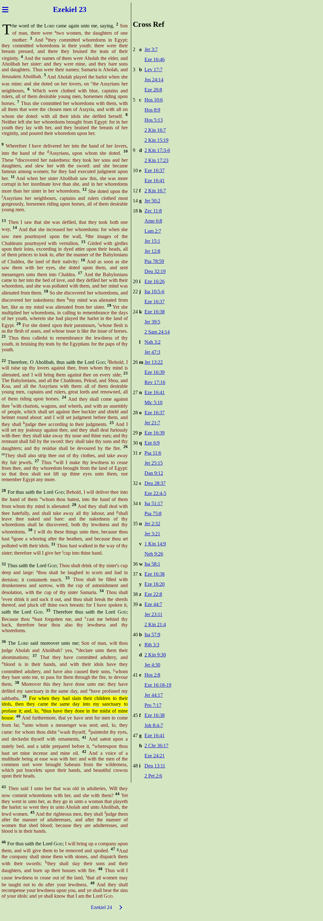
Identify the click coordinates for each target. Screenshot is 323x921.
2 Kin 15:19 (156, 140)
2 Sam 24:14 (157, 332)
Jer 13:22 (153, 362)
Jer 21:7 (152, 422)
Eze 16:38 (154, 311)
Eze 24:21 (154, 755)
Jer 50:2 (152, 200)
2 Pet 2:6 (153, 775)
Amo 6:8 (153, 221)
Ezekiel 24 (101, 907)
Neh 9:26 (153, 554)
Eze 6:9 (152, 443)
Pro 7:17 (153, 705)
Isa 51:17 (153, 503)
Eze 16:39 (154, 372)
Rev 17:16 (154, 382)
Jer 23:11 (153, 614)
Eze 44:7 (153, 604)
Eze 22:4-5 (155, 493)
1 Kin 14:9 (155, 543)
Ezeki (62, 9)
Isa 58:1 (152, 564)
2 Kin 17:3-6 (157, 150)
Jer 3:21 (152, 533)
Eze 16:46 (154, 59)
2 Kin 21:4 (155, 624)
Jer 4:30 (152, 664)
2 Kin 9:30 (155, 654)
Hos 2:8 (152, 675)
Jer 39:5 (152, 321)
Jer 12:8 (152, 251)
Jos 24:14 (153, 79)
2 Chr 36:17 (156, 745)
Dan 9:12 (153, 473)
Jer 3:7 (151, 49)
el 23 (78, 9)
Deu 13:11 (154, 765)
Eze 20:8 (153, 89)
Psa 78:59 (154, 261)
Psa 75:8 (153, 513)
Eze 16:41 (154, 180)
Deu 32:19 (155, 271)
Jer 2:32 (152, 523)
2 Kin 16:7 (155, 130)
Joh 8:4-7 (153, 725)
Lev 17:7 (153, 69)
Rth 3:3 (151, 644)
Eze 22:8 (153, 594)
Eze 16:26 (154, 281)
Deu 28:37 (155, 483)
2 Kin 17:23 (156, 160)
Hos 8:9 (152, 110)
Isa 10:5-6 (154, 291)
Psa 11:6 (152, 453)
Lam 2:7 (152, 231)
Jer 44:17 (153, 695)
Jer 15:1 (152, 241)
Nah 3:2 (152, 342)
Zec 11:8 (153, 210)
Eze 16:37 (154, 170)
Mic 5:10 (153, 402)
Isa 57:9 (152, 634)
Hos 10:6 (153, 99)
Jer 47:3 (152, 352)
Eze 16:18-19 (157, 685)
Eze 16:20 (154, 584)
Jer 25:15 (153, 463)
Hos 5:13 (153, 120)
